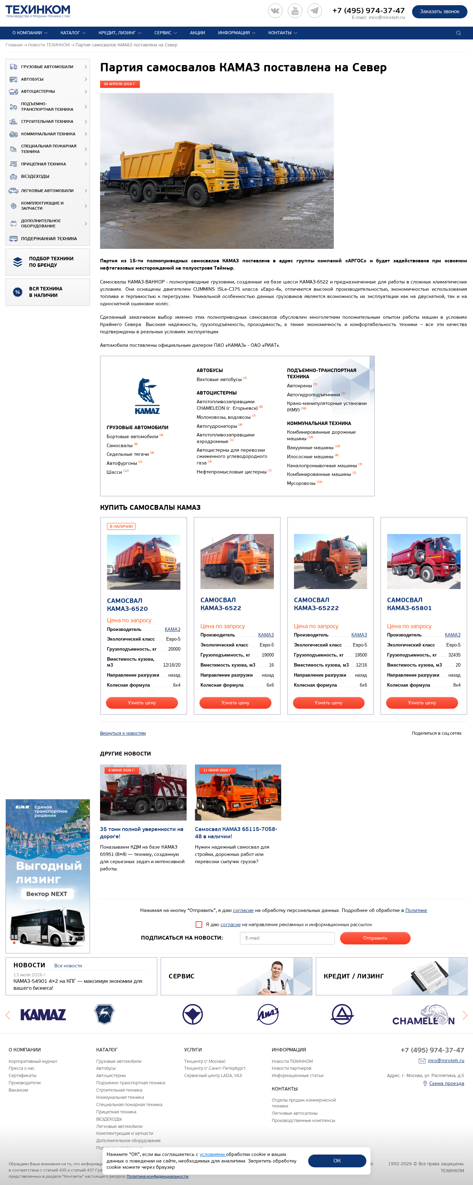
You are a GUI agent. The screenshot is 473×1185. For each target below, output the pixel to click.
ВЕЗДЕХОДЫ (35, 176)
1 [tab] (14, 942)
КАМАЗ (172, 629)
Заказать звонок (439, 11)
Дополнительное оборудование (41, 223)
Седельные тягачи (130, 454)
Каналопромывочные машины (324, 466)
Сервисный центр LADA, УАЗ (213, 1075)
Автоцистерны (38, 91)
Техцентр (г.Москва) (204, 1061)
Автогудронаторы (219, 426)
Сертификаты (22, 1075)
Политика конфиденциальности (157, 1176)
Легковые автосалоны (295, 1113)
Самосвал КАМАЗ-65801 (409, 604)
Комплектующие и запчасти (42, 206)
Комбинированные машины (321, 474)
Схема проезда (446, 1083)
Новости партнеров (291, 1068)
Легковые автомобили (47, 190)
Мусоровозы (304, 483)
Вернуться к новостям (123, 733)
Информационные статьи (297, 1075)
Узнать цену (142, 703)
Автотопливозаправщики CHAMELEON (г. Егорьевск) (230, 405)
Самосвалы (122, 446)
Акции (197, 33)
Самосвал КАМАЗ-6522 (220, 604)
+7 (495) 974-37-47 (368, 11)
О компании (27, 33)
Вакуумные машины (313, 448)
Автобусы (32, 79)
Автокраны (302, 386)
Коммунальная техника (48, 134)
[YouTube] (295, 10)
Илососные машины (313, 457)
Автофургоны (124, 463)
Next (465, 1014)
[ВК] (275, 10)
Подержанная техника (49, 239)
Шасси (118, 472)
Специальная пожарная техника (49, 149)
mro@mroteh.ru (387, 17)
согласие (243, 910)
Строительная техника (47, 121)
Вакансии (18, 1090)
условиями (213, 1154)
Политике (416, 910)
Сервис (162, 33)
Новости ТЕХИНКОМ (292, 1061)
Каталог (70, 33)
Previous (7, 1014)
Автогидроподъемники (316, 395)
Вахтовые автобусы (222, 379)
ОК (337, 1160)
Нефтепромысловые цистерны (234, 472)
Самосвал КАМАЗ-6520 (127, 605)
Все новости (68, 966)
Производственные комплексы (303, 1120)
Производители (25, 1082)
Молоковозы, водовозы (226, 417)
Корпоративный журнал (33, 1061)
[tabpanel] (48, 876)
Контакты (280, 33)
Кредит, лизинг (117, 33)
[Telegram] (314, 10)
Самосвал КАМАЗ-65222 (316, 604)
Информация (234, 33)
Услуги (193, 1050)
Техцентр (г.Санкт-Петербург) (215, 1068)
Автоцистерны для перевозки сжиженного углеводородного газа (232, 456)
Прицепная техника (43, 164)
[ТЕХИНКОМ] (45, 11)
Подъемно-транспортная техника (47, 106)
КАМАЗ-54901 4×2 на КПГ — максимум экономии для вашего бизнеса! (78, 984)
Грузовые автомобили (47, 67)
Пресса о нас (22, 1068)
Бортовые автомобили (135, 437)
